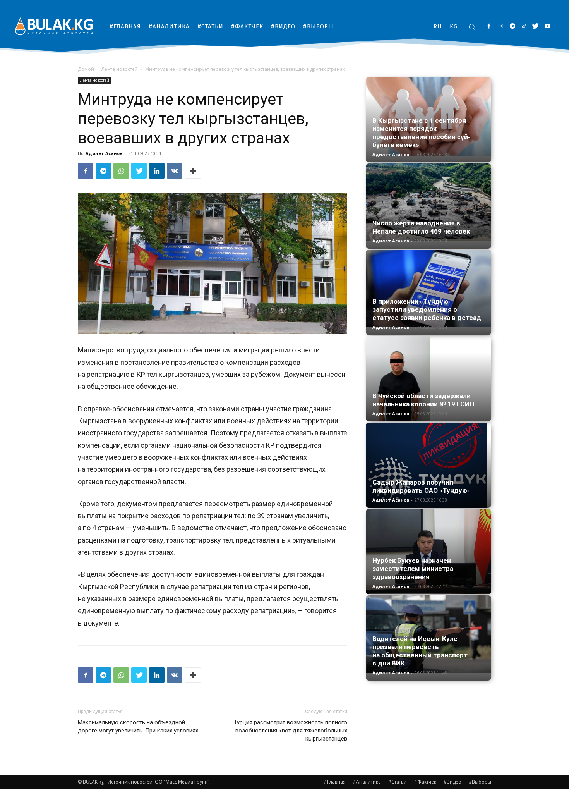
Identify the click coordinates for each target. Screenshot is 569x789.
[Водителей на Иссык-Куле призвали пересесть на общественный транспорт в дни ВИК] (428, 634)
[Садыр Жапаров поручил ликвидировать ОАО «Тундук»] (428, 465)
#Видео (452, 782)
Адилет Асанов (104, 153)
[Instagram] (500, 26)
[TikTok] (524, 26)
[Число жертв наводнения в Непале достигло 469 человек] (428, 202)
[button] (471, 26)
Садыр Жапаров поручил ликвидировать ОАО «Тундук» (420, 486)
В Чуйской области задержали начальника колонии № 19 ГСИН (423, 400)
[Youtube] (547, 26)
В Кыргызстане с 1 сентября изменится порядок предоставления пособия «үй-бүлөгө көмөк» (421, 133)
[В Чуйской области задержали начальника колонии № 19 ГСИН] (428, 378)
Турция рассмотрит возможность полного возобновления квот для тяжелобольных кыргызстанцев (290, 730)
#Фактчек (425, 782)
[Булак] (54, 26)
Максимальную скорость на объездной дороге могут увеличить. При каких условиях (138, 726)
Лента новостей (119, 69)
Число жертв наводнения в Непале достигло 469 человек (421, 227)
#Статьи (397, 782)
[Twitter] (535, 26)
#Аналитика (367, 782)
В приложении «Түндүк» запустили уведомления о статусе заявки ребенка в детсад (426, 309)
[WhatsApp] (121, 171)
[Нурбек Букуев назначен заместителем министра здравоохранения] (428, 551)
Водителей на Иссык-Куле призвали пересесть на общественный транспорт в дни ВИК (420, 651)
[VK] (174, 171)
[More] (193, 171)
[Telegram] (512, 26)
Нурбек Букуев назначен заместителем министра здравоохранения (412, 569)
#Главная (335, 782)
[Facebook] (489, 26)
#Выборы (480, 782)
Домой (86, 69)
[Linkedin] (157, 171)
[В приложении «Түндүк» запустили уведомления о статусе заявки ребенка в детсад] (428, 288)
